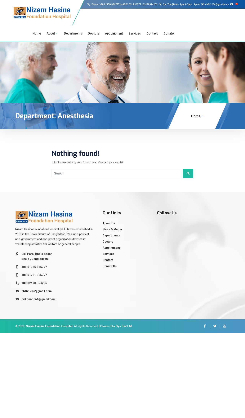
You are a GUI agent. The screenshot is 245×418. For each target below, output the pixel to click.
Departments (73, 33)
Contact (152, 33)
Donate (168, 33)
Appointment (114, 33)
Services (135, 33)
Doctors (93, 33)
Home (37, 33)
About (51, 33)
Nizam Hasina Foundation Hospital (49, 326)
